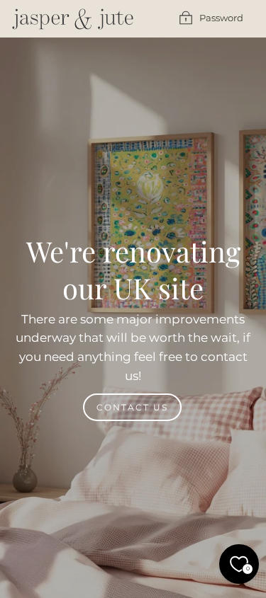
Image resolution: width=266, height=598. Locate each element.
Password (221, 18)
